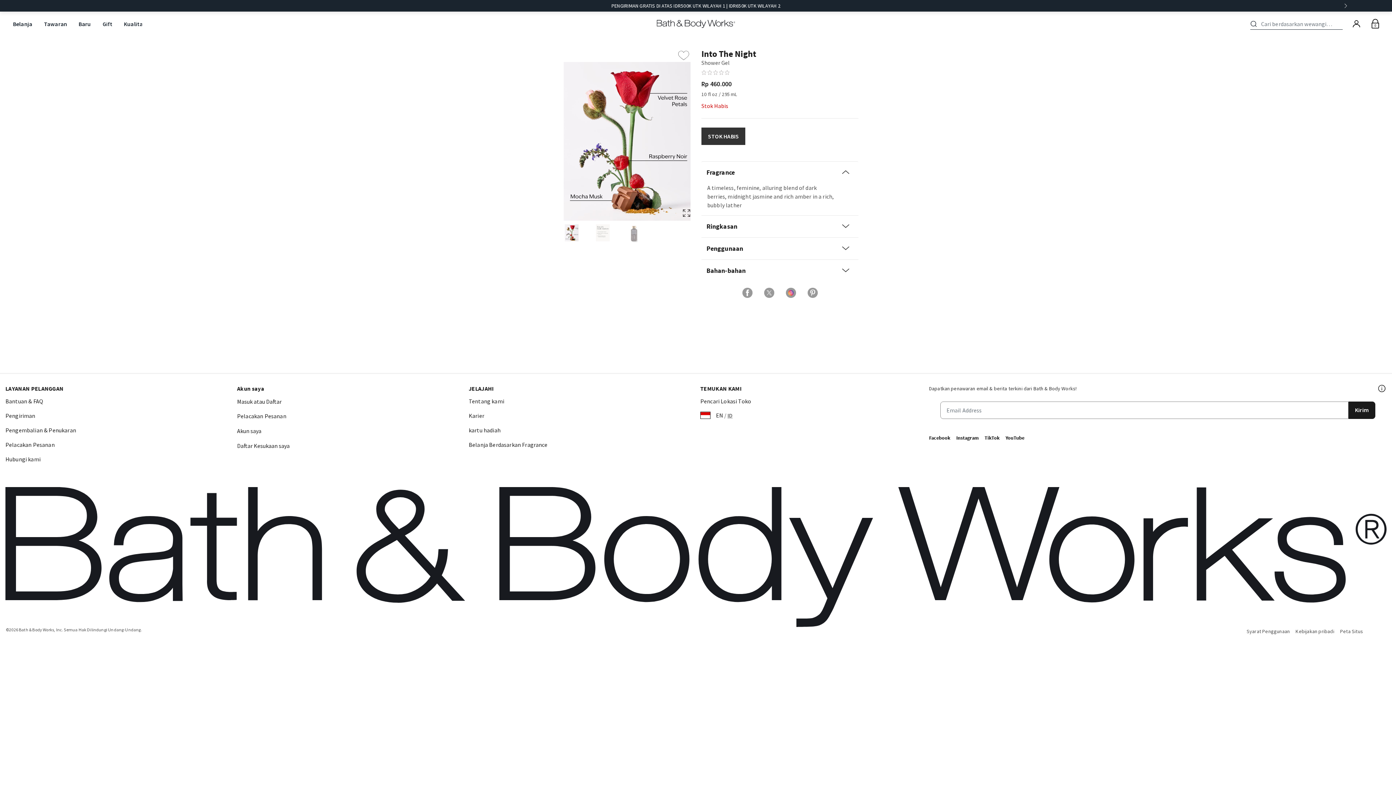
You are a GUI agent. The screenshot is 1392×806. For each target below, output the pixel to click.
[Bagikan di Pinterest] (812, 292)
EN (719, 415)
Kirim (1362, 410)
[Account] (1356, 24)
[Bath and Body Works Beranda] (696, 24)
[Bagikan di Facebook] (747, 292)
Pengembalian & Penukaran (40, 430)
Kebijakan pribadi (1315, 631)
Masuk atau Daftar (259, 401)
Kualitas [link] (134, 24)
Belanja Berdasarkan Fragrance (508, 444)
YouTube (1015, 438)
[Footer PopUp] (1382, 388)
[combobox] (1297, 23)
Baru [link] (85, 24)
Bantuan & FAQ (24, 401)
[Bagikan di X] (769, 292)
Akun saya (249, 431)
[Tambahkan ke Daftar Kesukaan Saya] (684, 55)
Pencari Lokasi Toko (725, 401)
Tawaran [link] (55, 24)
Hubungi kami (23, 459)
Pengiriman (20, 415)
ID (730, 415)
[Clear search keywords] (1340, 23)
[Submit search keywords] (1253, 24)
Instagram (967, 438)
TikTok (992, 438)
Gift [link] (108, 24)
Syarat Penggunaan (1268, 631)
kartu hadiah (485, 430)
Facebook (939, 438)
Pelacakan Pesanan (30, 444)
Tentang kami (486, 401)
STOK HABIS (723, 136)
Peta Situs (1351, 631)
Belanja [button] (22, 24)
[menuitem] (23, 24)
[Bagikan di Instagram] (791, 292)
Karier (476, 415)
